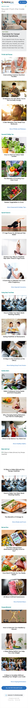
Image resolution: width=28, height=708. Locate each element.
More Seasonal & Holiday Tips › (16, 207)
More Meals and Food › (19, 522)
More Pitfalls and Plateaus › (18, 129)
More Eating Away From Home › (16, 365)
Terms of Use (17, 700)
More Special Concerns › (18, 287)
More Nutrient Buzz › (20, 602)
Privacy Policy (11, 700)
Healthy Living (5, 6)
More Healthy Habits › (19, 443)
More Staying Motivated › (18, 681)
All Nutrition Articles (14, 688)
